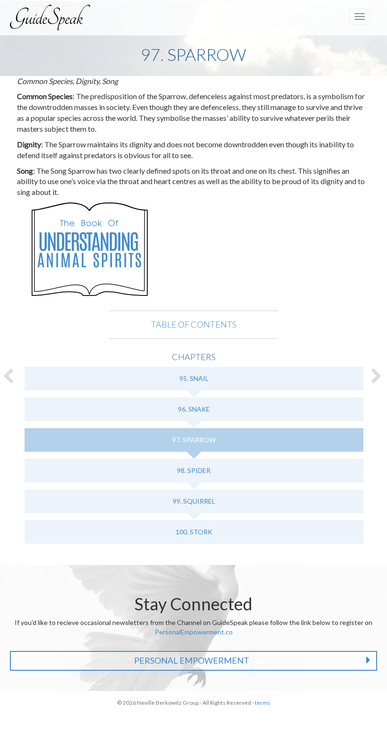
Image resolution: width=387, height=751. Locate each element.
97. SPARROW (194, 440)
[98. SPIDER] (377, 376)
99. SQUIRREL (194, 501)
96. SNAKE (194, 409)
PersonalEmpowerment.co (194, 632)
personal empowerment (191, 660)
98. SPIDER (193, 470)
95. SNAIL (194, 378)
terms (262, 702)
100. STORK (194, 532)
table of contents (193, 324)
